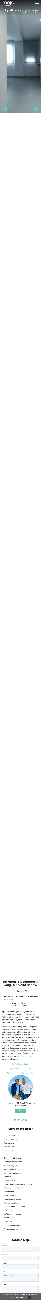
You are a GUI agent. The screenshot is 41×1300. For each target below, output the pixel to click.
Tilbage (12, 1073)
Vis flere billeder (22, 1064)
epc (29, 1068)
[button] (5, 109)
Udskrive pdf (17, 1068)
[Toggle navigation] (37, 3)
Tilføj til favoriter (27, 1073)
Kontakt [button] (20, 1111)
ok (29, 1297)
